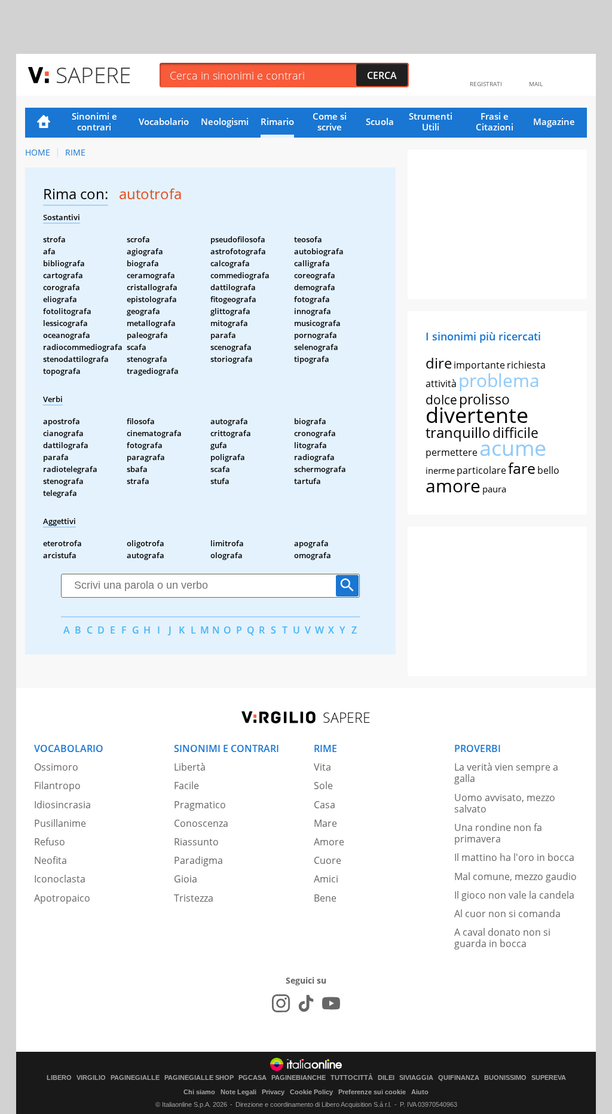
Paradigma (198, 860)
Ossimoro (56, 767)
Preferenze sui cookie (372, 1091)
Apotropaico (62, 898)
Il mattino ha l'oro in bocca (514, 857)
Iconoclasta (59, 878)
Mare (325, 823)
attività (441, 383)
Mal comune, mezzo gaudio (515, 876)
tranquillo (458, 432)
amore (453, 485)
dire (439, 363)
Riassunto (196, 841)
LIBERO (59, 1078)
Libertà (190, 767)
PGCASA (252, 1078)
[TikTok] (306, 1003)
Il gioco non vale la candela (514, 895)
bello (548, 470)
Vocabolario (164, 121)
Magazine (554, 121)
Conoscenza (201, 823)
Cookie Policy (311, 1091)
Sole (323, 785)
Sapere (93, 74)
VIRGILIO (91, 1078)
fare (522, 468)
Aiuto (420, 1091)
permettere (452, 452)
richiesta (526, 365)
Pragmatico (200, 804)
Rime (75, 152)
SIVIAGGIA (416, 1078)
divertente (477, 415)
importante (479, 365)
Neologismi (225, 121)
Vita (322, 767)
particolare (481, 470)
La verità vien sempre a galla (506, 772)
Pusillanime (60, 823)
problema (499, 380)
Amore (329, 841)
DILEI (386, 1078)
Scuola (380, 121)
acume (512, 447)
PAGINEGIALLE (135, 1078)
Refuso (49, 841)
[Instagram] (280, 1003)
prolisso (484, 399)
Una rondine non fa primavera (498, 833)
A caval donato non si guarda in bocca (502, 938)
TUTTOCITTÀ (352, 1078)
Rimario (277, 121)
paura (494, 489)
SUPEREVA (548, 1078)
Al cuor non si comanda (507, 913)
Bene (325, 898)
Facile (186, 785)
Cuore (327, 860)
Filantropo (57, 785)
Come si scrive (330, 121)
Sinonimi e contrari (94, 121)
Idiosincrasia (62, 804)
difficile (515, 432)
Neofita (50, 860)
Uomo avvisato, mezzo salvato (504, 803)
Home (43, 123)
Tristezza (193, 898)
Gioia (185, 878)
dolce (441, 399)
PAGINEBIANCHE (298, 1078)
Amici (326, 878)
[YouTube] (331, 1003)
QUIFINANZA (458, 1078)
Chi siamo (199, 1091)
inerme (440, 470)
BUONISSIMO (505, 1078)
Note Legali (238, 1091)
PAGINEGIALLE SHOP (199, 1078)
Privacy (273, 1091)
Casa (324, 804)
